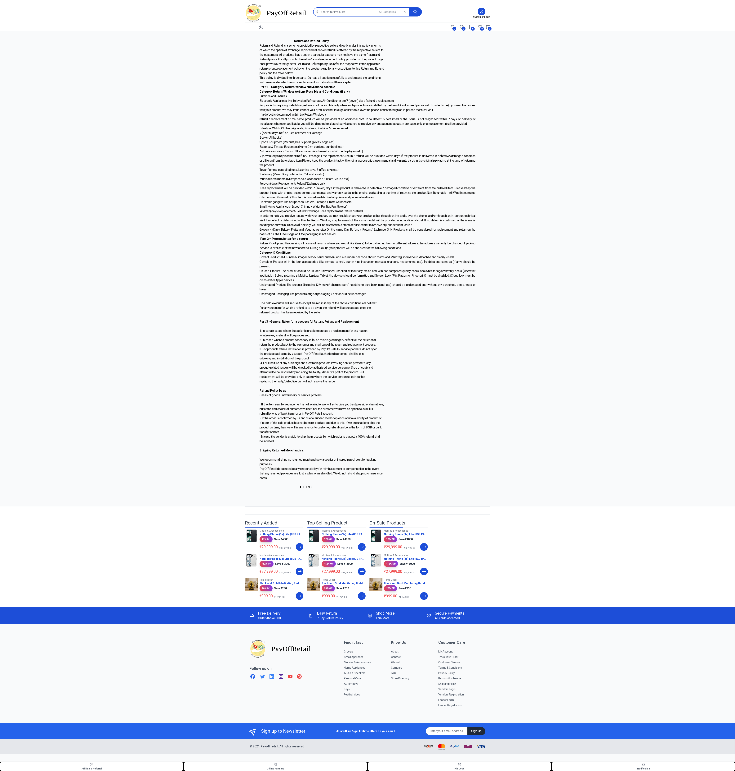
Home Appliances (354, 667)
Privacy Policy (446, 673)
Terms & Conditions (450, 667)
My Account (445, 651)
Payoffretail (269, 746)
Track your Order (448, 656)
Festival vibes (352, 694)
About (395, 651)
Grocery (348, 651)
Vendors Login (447, 689)
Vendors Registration (451, 694)
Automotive (351, 683)
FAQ (393, 673)
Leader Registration (450, 705)
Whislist (395, 662)
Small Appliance (353, 656)
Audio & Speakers (354, 673)
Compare (396, 667)
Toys (347, 689)
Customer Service (449, 662)
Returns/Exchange (449, 678)
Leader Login (446, 699)
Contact (396, 656)
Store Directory (400, 678)
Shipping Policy (447, 683)
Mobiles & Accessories (357, 662)
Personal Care (352, 678)
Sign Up (476, 731)
